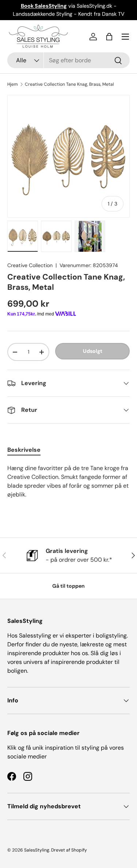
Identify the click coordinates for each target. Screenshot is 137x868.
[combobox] (68, 60)
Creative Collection (30, 265)
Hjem (12, 84)
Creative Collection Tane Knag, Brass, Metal (69, 84)
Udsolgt (92, 351)
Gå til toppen (68, 586)
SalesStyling (36, 850)
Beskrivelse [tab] (24, 450)
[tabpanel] (68, 486)
